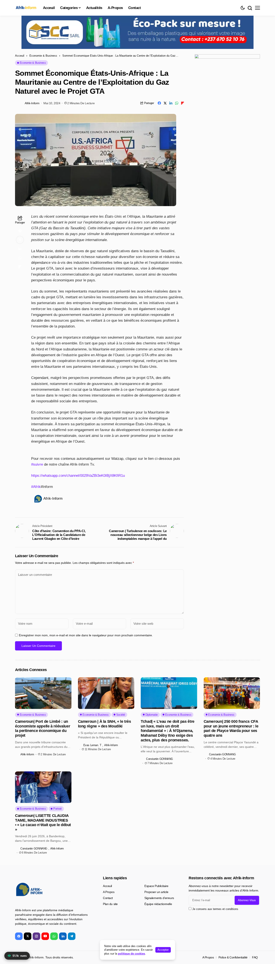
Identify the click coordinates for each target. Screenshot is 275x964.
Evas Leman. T (92, 745)
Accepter (163, 949)
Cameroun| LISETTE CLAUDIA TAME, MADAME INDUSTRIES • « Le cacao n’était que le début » (43, 822)
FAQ (255, 957)
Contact (108, 898)
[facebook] (19, 936)
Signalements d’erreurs (159, 898)
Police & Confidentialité (233, 957)
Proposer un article (156, 892)
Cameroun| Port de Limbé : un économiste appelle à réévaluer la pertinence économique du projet (42, 728)
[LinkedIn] (63, 936)
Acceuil (19, 55)
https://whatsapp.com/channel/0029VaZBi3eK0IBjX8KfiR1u (78, 476)
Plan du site (110, 904)
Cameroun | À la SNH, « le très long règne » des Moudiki (104, 723)
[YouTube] (45, 936)
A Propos (109, 892)
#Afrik (36, 487)
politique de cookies (131, 953)
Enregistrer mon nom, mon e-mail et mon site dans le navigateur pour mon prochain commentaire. (86, 635)
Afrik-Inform (32, 103)
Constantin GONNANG (159, 758)
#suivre (37, 464)
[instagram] (36, 936)
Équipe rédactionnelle (158, 904)
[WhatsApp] (54, 936)
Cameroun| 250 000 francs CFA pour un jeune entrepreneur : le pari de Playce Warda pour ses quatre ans (231, 728)
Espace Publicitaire (156, 886)
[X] (27, 936)
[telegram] (71, 936)
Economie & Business (43, 55)
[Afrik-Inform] (27, 8)
